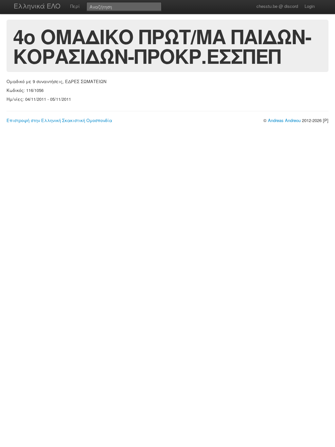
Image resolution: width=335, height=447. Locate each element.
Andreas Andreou (284, 120)
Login (310, 6)
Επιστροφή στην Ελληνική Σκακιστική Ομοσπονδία (59, 120)
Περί (75, 6)
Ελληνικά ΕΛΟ (37, 5)
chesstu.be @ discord (277, 6)
